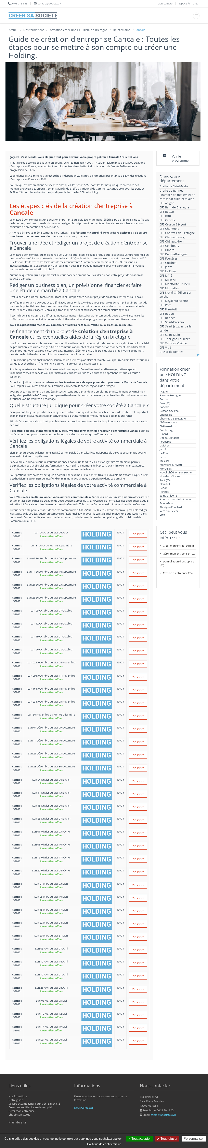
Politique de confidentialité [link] (104, 1144)
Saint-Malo (166, 503)
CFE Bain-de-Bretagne (174, 207)
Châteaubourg (168, 422)
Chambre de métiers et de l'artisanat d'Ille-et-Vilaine (177, 197)
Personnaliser (194, 1138)
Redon (164, 488)
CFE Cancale (167, 220)
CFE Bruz (165, 216)
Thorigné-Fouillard (171, 507)
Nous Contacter (83, 1107)
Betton (164, 399)
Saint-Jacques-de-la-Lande (175, 499)
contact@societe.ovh (163, 1115)
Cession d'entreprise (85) (178, 573)
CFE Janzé (165, 267)
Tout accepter (141, 1138)
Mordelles (166, 468)
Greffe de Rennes (171, 190)
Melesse (164, 461)
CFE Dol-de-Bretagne (173, 254)
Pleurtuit (165, 484)
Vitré (162, 515)
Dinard (164, 434)
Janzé (163, 449)
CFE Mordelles (169, 288)
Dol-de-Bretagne (169, 438)
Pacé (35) (165, 480)
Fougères (165, 441)
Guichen (165, 445)
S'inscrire (138, 534)
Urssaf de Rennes (171, 352)
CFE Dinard (166, 250)
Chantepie (166, 414)
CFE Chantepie (169, 229)
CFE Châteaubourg (172, 237)
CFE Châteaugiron (171, 241)
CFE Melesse (167, 280)
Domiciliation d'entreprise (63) (177, 563)
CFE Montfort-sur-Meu (174, 284)
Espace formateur (189, 3)
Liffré (163, 457)
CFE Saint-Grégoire (172, 322)
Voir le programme (180, 158)
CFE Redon (166, 313)
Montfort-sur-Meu (171, 465)
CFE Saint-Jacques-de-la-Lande (176, 328)
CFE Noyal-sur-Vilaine (173, 301)
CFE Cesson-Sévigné (172, 224)
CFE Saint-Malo (169, 335)
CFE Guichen (168, 263)
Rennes (164, 492)
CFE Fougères (168, 258)
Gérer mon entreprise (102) (179, 553)
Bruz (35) (165, 403)
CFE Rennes (167, 318)
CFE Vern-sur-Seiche (173, 343)
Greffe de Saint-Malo (173, 186)
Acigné (164, 391)
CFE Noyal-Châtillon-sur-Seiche (176, 294)
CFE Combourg (169, 246)
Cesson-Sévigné (169, 411)
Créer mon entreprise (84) (178, 545)
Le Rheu (164, 453)
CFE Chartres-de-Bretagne (177, 233)
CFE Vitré (165, 347)
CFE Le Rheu (167, 271)
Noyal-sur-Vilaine (170, 476)
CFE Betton (166, 212)
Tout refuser (168, 1138)
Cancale (164, 407)
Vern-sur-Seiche (169, 511)
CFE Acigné (166, 203)
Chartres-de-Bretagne (173, 418)
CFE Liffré (165, 275)
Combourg (166, 430)
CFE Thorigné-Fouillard (174, 339)
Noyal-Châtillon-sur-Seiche (176, 472)
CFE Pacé (165, 305)
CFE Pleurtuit (168, 309)
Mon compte (164, 3)
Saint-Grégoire (168, 495)
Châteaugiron (168, 426)
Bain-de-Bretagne (170, 395)
